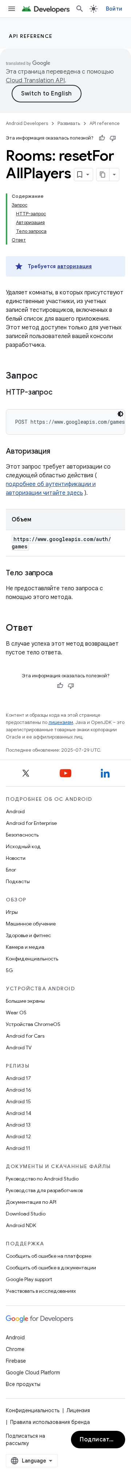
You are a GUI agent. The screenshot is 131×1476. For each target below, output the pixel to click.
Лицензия (78, 1410)
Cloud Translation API (35, 80)
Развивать (68, 123)
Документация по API (31, 1202)
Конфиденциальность (32, 958)
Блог (11, 869)
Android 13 (18, 1124)
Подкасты (18, 881)
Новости (15, 858)
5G (9, 970)
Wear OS (16, 1012)
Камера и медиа (25, 947)
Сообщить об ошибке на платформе (48, 1256)
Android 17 (18, 1078)
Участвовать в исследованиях (41, 1291)
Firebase (16, 1361)
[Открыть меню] (11, 8)
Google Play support (29, 1279)
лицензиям (60, 722)
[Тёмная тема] (120, 414)
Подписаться (99, 1439)
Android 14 (18, 1113)
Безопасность (22, 834)
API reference (31, 36)
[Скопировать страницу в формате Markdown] (103, 174)
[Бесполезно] (112, 138)
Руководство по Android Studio (42, 1178)
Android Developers (27, 123)
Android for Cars (25, 1036)
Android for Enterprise (31, 823)
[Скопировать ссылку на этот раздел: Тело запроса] (60, 573)
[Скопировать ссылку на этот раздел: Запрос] (45, 376)
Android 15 (18, 1101)
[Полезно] (101, 138)
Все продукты (23, 1384)
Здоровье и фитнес (28, 935)
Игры (12, 912)
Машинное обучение (31, 923)
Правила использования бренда (50, 1422)
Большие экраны (25, 1001)
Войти (114, 8)
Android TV (19, 1047)
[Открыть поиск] (79, 8)
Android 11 (18, 1148)
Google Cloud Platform (33, 1372)
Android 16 (18, 1090)
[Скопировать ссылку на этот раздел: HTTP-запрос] (61, 392)
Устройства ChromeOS (33, 1024)
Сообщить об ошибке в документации (51, 1267)
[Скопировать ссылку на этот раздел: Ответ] (40, 628)
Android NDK (21, 1225)
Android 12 (18, 1136)
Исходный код (23, 846)
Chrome (15, 1349)
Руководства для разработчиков (44, 1190)
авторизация (74, 266)
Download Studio (25, 1213)
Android (15, 811)
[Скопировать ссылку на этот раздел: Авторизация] (57, 451)
